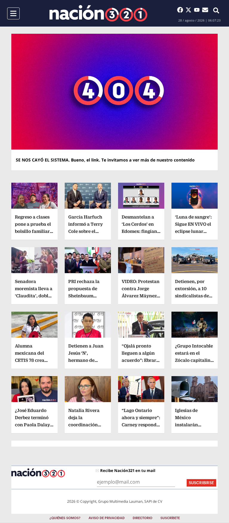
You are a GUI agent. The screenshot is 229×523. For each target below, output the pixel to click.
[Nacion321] (98, 13)
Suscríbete (170, 518)
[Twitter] (189, 10)
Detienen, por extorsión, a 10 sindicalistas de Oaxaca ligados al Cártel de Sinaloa (194, 296)
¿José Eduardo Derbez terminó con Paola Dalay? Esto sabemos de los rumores (33, 425)
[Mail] (205, 10)
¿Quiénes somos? (65, 518)
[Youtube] (198, 10)
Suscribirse (201, 483)
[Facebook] (181, 10)
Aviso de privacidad (107, 518)
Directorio (142, 518)
